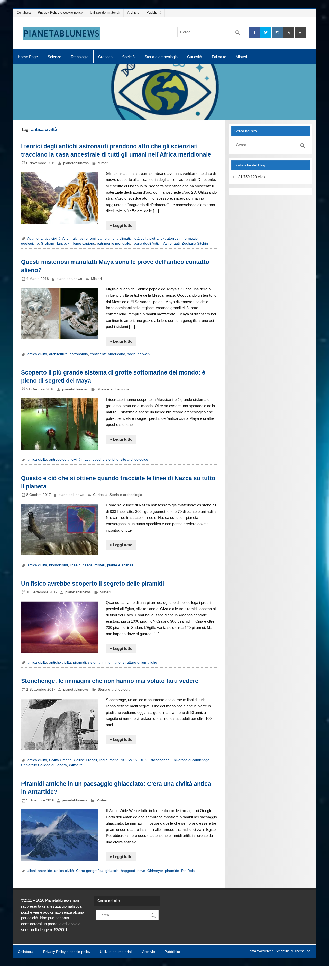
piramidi (79, 662)
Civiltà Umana (60, 760)
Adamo (33, 238)
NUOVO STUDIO (134, 760)
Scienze (54, 56)
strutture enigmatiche (140, 662)
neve (141, 871)
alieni (31, 871)
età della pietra (146, 238)
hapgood (128, 871)
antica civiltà (50, 238)
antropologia (59, 459)
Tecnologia (79, 56)
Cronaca (105, 56)
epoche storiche (105, 459)
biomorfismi (58, 565)
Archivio (133, 12)
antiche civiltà (60, 662)
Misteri (241, 56)
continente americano (107, 354)
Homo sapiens (83, 243)
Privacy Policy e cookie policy (60, 12)
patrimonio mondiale (113, 243)
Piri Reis (188, 871)
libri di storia (108, 760)
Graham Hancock (55, 243)
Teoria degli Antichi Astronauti (156, 243)
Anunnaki (69, 238)
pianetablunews (76, 163)
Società (128, 56)
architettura (58, 354)
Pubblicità (154, 12)
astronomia (79, 354)
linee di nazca (81, 565)
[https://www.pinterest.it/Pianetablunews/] (288, 32)
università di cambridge (190, 760)
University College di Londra (44, 765)
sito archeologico (134, 459)
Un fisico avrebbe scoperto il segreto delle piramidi (92, 583)
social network (138, 354)
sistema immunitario (104, 662)
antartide (45, 871)
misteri (99, 565)
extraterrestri (171, 238)
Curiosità (194, 56)
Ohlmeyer (155, 871)
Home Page (28, 56)
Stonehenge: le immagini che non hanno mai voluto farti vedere (109, 681)
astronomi (87, 238)
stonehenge (160, 760)
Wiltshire (76, 765)
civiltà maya (80, 459)
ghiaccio (112, 871)
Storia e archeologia (161, 56)
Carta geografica (89, 871)
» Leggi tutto (121, 225)
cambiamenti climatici (115, 238)
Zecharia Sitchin (195, 243)
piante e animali (120, 565)
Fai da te (219, 56)
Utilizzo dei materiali (105, 12)
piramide (172, 871)
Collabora (24, 12)
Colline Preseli (85, 760)
